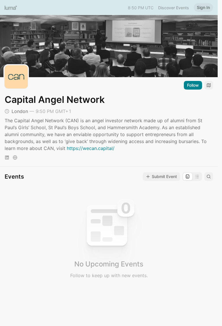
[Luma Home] (11, 7)
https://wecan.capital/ (90, 148)
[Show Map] (208, 85)
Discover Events (173, 7)
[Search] (208, 176)
